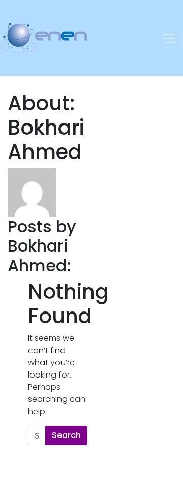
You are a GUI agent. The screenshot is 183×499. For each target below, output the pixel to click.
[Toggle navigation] (169, 38)
